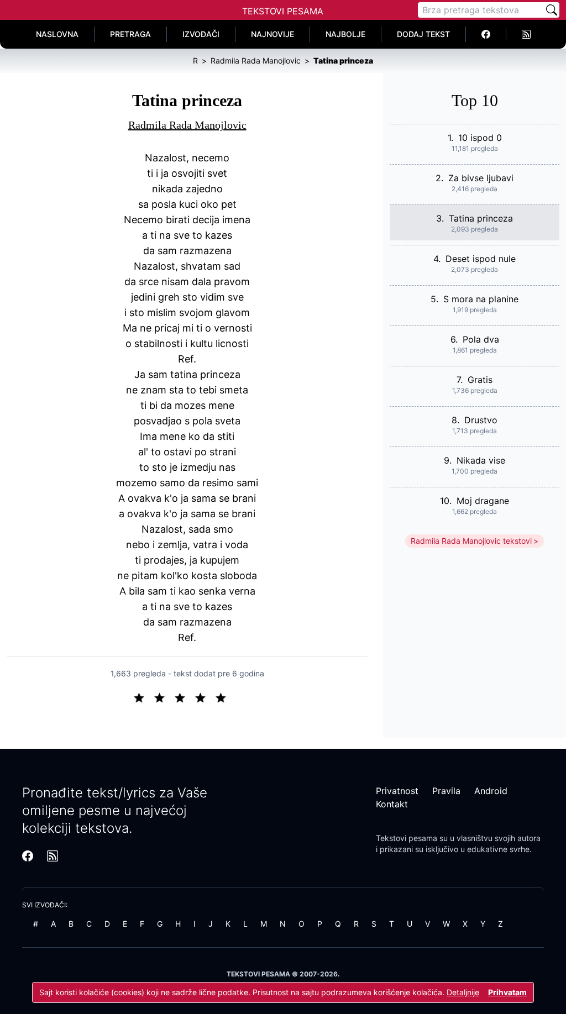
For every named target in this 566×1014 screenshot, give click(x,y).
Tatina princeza (481, 218)
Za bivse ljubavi (480, 177)
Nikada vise (481, 460)
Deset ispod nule (481, 258)
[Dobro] (205, 696)
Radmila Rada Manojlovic (187, 125)
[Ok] (184, 696)
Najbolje (345, 34)
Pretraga (130, 34)
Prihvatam (507, 992)
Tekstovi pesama (406, 838)
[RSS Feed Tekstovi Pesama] (526, 34)
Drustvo (480, 419)
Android (490, 790)
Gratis (480, 379)
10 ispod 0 (480, 137)
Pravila (446, 790)
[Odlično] (224, 696)
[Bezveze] (164, 696)
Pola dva (481, 339)
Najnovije (272, 34)
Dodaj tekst (423, 34)
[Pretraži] (551, 10)
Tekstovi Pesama (282, 11)
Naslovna (57, 34)
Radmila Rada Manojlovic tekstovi (471, 540)
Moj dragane (483, 500)
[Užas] (143, 696)
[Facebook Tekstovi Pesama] (486, 34)
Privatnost (397, 790)
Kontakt (392, 804)
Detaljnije (463, 992)
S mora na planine (480, 298)
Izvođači (200, 34)
